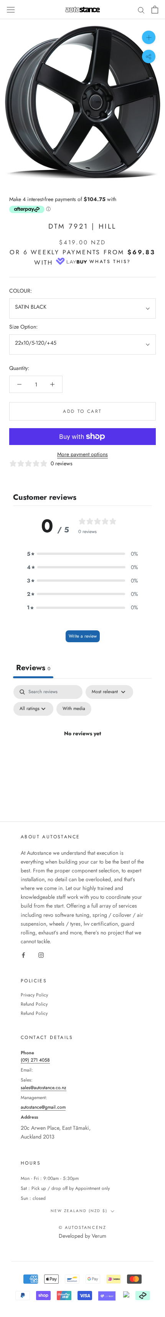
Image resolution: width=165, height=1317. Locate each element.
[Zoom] (148, 37)
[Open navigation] (11, 10)
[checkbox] (73, 709)
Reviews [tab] (33, 667)
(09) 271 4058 (35, 1060)
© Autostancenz (83, 1227)
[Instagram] (41, 954)
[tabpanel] (82, 751)
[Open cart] (155, 9)
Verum (99, 1236)
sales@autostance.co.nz (43, 1087)
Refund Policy (34, 1004)
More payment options (82, 454)
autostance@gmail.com (43, 1107)
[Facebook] (23, 954)
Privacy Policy (34, 995)
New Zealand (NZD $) (79, 1211)
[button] (82, 554)
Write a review (83, 636)
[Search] (141, 9)
